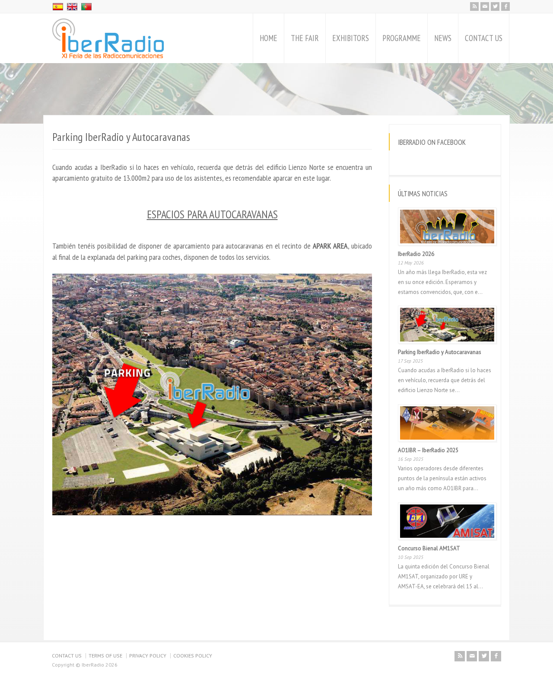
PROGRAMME (401, 38)
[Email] (484, 6)
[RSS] (474, 6)
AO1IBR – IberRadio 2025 (428, 450)
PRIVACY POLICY (147, 655)
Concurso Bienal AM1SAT (429, 548)
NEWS (442, 38)
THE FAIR (305, 38)
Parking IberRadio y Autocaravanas (439, 352)
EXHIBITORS (350, 38)
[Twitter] (495, 6)
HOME (268, 38)
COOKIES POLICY (192, 655)
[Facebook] (505, 6)
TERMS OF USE (105, 655)
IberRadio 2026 (416, 254)
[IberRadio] (108, 38)
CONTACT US (483, 38)
